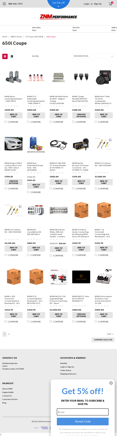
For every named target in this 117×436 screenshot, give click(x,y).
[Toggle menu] (4, 5)
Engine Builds (8, 392)
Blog (4, 403)
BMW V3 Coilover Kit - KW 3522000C (103, 164)
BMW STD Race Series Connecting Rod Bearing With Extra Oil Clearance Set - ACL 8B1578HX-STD (80, 233)
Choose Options (81, 115)
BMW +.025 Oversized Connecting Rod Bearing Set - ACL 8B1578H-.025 (12, 299)
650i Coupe (51, 37)
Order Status (65, 370)
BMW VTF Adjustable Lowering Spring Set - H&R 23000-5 (36, 99)
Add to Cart (13, 115)
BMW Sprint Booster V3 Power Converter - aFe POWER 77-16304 (80, 166)
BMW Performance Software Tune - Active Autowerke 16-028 (103, 299)
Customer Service (10, 399)
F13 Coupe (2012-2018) (34, 37)
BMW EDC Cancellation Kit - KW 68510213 (34, 232)
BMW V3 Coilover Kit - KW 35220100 (13, 231)
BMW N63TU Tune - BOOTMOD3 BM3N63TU (81, 298)
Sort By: (35, 56)
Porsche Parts (76, 28)
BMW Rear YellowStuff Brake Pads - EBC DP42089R (35, 166)
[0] (109, 4)
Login (86, 3)
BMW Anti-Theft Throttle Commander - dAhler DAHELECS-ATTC (103, 99)
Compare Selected (103, 340)
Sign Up (97, 3)
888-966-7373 (15, 3)
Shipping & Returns (68, 374)
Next (109, 334)
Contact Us (7, 396)
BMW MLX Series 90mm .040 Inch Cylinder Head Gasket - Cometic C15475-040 (57, 233)
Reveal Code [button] (83, 421)
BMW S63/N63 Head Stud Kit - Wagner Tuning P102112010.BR (59, 99)
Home (4, 37)
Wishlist (63, 363)
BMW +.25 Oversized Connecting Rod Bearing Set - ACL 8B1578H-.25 (102, 233)
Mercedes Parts (36, 28)
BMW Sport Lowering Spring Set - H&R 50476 (13, 98)
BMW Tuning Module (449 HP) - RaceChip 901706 (80, 98)
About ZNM (7, 389)
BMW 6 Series (16, 37)
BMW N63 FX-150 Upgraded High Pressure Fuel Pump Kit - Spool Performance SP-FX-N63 (58, 299)
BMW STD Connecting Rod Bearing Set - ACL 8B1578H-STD (35, 299)
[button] (111, 383)
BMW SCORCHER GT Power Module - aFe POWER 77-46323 (58, 166)
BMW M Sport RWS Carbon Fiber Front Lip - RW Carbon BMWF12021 (13, 166)
